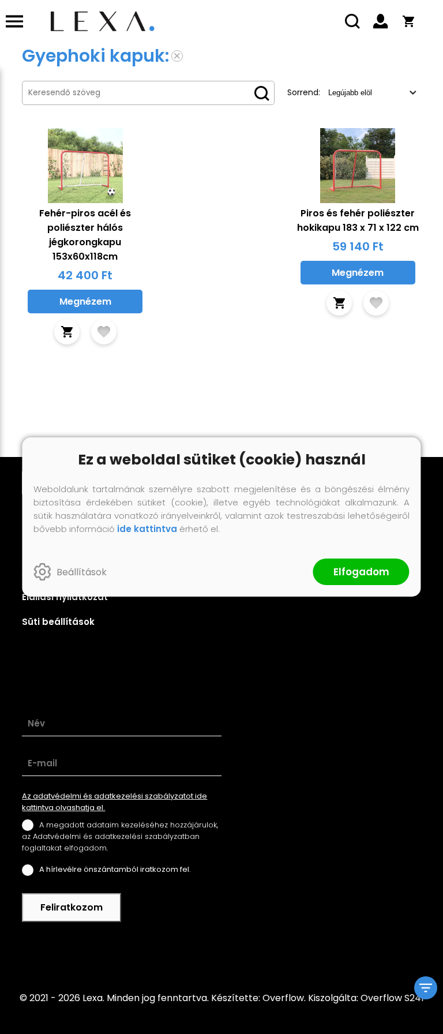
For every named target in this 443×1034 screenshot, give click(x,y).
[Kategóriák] (425, 987)
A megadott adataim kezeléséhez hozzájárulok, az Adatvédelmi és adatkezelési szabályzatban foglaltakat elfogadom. (120, 836)
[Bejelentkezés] (380, 21)
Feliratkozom (71, 907)
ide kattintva (147, 529)
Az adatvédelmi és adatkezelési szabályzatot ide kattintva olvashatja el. (114, 802)
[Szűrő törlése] (177, 56)
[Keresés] (353, 21)
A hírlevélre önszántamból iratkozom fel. (115, 869)
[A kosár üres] (408, 21)
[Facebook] (221, 949)
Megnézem (85, 301)
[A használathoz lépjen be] (104, 331)
